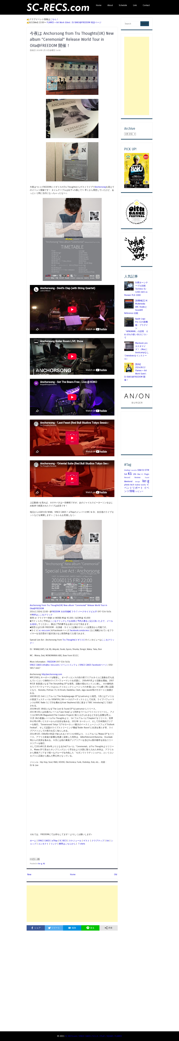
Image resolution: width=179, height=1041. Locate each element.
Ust (107, 840)
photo (127, 484)
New (29, 874)
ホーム (33, 840)
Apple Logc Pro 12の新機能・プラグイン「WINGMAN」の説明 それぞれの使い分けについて (136, 328)
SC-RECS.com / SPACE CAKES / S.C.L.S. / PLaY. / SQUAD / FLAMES (93, 1036)
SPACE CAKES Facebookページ (93, 665)
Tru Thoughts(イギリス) (74, 640)
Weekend (128, 481)
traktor (137, 485)
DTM (147, 470)
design (137, 482)
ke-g (40, 863)
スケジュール (75, 840)
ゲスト (86, 840)
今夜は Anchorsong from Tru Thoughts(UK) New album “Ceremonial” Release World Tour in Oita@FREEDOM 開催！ (72, 39)
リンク (54, 844)
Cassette (133, 470)
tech (132, 484)
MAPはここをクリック (42, 614)
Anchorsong (100, 187)
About (110, 5)
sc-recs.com (44, 630)
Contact (146, 5)
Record (127, 477)
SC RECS (63, 840)
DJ (143, 470)
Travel (147, 478)
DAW (139, 470)
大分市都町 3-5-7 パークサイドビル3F (79, 611)
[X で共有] (36, 859)
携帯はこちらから (67, 844)
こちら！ (54, 19)
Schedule (123, 5)
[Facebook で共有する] (38, 859)
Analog (127, 470)
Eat (125, 474)
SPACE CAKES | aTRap (48, 840)
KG (44, 863)
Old (115, 874)
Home (98, 5)
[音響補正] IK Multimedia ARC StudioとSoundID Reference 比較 (135, 306)
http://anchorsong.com (52, 674)
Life (134, 474)
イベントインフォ (69, 665)
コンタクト (43, 844)
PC (142, 474)
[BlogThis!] (33, 859)
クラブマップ (98, 840)
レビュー (139, 491)
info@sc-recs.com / (51, 665)
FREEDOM (55, 611)
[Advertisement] (72, 903)
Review (137, 477)
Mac (139, 474)
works (143, 485)
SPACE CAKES (36, 665)
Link (135, 5)
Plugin (146, 474)
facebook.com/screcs (79, 630)
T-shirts (81, 844)
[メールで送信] (31, 859)
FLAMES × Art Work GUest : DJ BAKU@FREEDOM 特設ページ (74, 22)
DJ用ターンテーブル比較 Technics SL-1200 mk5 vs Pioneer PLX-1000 (136, 288)
